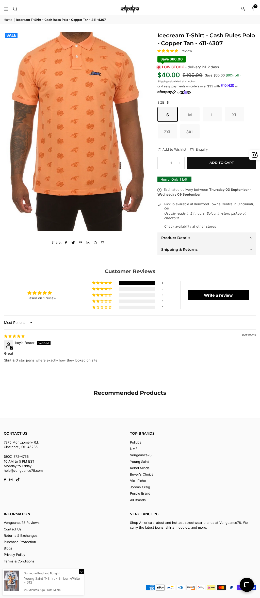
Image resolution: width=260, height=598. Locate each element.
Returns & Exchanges (21, 535)
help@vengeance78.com (23, 470)
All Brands (138, 500)
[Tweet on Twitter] (73, 242)
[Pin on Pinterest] (81, 242)
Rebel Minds (140, 468)
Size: (163, 102)
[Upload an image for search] (254, 155)
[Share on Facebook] (66, 242)
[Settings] (242, 8)
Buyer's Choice (142, 474)
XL (234, 114)
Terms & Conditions (19, 561)
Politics (135, 442)
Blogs (8, 548)
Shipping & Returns (179, 249)
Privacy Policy (14, 555)
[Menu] (6, 9)
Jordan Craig (140, 487)
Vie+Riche (138, 481)
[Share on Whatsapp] (95, 242)
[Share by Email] (103, 242)
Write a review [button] (218, 295)
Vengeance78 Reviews (22, 523)
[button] (251, 8)
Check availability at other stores (190, 226)
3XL (190, 131)
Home (8, 20)
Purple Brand (140, 493)
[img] (14, 336)
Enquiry (201, 149)
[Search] (15, 9)
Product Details (175, 237)
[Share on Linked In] (88, 242)
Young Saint (139, 462)
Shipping (162, 81)
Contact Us (13, 529)
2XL (167, 131)
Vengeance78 (141, 455)
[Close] (81, 571)
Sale (11, 35)
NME (134, 449)
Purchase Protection (20, 542)
